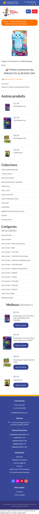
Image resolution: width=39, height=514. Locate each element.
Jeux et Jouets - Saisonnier (9, 285)
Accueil (5, 21)
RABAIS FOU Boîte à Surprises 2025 (12, 211)
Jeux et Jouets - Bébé (8, 248)
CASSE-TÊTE (5, 186)
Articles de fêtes (6, 235)
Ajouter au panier (20, 325)
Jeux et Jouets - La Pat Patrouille (11, 264)
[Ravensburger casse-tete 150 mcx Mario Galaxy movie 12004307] (7, 123)
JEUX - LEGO (5, 190)
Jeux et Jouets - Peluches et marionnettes (14, 268)
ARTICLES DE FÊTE (7, 178)
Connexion (19, 492)
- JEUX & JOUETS (6, 174)
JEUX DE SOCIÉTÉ (7, 195)
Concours (19, 466)
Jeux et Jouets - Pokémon (9, 273)
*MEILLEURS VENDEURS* (18, 21)
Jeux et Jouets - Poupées (9, 277)
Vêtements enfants (7, 298)
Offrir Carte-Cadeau (7, 293)
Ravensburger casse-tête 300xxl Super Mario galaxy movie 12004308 (23, 318)
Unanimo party (18, 152)
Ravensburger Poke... (20, 138)
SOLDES (4, 215)
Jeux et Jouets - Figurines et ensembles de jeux (16, 260)
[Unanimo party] (7, 153)
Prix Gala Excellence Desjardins (20, 472)
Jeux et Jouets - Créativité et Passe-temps (14, 256)
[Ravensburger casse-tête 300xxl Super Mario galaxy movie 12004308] (7, 107)
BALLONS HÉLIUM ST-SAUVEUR (11, 182)
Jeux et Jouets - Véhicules (9, 289)
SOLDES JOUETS (6, 219)
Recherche (19, 457)
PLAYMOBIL (5, 207)
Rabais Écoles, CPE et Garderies (19, 469)
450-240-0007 (31, 2)
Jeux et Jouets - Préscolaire (14, 79)
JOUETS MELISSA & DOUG (10, 199)
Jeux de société (6, 239)
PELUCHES (5, 203)
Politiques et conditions (19, 460)
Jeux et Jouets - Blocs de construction (13, 243)
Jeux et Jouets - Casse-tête (9, 252)
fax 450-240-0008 (19, 408)
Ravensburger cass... (20, 106)
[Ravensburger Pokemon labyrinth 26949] (7, 139)
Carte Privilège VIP (19, 463)
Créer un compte (19, 495)
